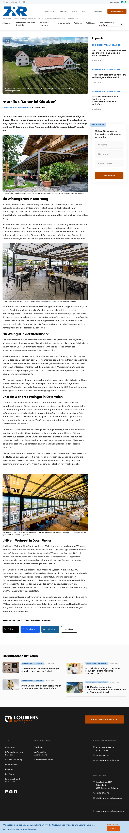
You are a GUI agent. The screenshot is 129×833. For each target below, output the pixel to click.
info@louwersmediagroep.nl (109, 760)
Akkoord (113, 828)
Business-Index (116, 11)
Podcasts (63, 11)
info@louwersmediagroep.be (109, 798)
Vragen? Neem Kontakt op (103, 719)
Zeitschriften (50, 11)
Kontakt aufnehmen (43, 759)
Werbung (85, 11)
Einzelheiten (113, 824)
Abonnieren (109, 175)
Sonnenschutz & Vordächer (106, 24)
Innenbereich (63, 23)
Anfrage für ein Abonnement (41, 753)
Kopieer (69, 629)
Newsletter (98, 11)
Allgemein (7, 23)
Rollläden (90, 23)
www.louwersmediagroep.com (110, 811)
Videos (74, 11)
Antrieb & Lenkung (44, 24)
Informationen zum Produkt (25, 24)
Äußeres (78, 23)
